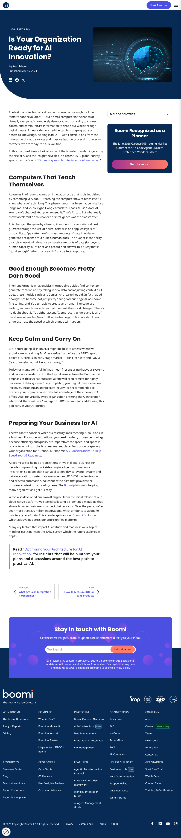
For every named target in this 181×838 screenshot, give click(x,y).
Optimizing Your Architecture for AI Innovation (69, 160)
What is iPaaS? (46, 719)
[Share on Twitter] (23, 80)
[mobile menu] (176, 5)
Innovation (151, 747)
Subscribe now (123, 649)
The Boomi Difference (15, 719)
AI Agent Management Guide (87, 805)
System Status (118, 797)
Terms (102, 823)
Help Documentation (122, 776)
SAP (112, 726)
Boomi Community (14, 790)
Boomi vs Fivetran (48, 740)
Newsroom (151, 740)
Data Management (85, 733)
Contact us (151, 754)
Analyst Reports (12, 726)
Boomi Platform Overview (89, 719)
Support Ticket (118, 783)
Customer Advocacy (50, 790)
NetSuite (115, 733)
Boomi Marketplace (14, 797)
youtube (167, 823)
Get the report (140, 164)
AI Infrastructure (87, 726)
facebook (152, 823)
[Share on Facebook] (17, 80)
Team (148, 733)
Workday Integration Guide (86, 794)
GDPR (114, 823)
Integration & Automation (89, 740)
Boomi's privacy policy (116, 667)
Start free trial (158, 5)
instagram (175, 823)
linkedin (160, 823)
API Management (84, 747)
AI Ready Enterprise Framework (86, 782)
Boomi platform (74, 485)
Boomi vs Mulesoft (49, 726)
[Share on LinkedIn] (10, 80)
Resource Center (12, 769)
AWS (112, 747)
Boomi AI (78, 515)
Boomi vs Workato (48, 733)
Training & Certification (159, 790)
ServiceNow (116, 740)
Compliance (86, 823)
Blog (5, 776)
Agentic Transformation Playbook (88, 771)
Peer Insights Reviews (51, 783)
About (148, 719)
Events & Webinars (14, 783)
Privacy (69, 823)
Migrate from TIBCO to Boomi (51, 749)
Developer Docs (119, 790)
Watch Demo (152, 776)
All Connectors (118, 754)
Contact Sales (153, 783)
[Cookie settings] (6, 831)
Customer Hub (121, 769)
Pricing (7, 733)
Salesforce (116, 719)
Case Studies (46, 769)
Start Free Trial (154, 769)
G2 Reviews (45, 776)
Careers (157, 726)
